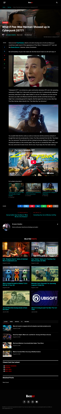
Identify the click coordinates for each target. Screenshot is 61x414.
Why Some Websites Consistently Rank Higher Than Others (28, 343)
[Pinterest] (4, 55)
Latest (6, 321)
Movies (17, 321)
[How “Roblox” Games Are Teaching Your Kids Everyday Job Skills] (44, 249)
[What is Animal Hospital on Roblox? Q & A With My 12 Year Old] (16, 273)
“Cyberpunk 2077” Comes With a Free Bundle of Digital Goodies (16, 194)
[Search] (57, 2)
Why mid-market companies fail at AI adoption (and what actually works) (32, 326)
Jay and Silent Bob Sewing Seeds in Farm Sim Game (15, 308)
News (11, 321)
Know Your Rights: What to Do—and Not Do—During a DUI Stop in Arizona (32, 334)
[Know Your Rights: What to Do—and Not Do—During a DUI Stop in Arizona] (7, 337)
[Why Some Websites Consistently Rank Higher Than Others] (7, 345)
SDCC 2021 (8, 369)
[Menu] (4, 2)
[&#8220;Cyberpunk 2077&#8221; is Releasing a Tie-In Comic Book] (33, 187)
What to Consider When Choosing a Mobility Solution (27, 351)
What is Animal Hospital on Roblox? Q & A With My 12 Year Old (15, 284)
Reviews (27, 321)
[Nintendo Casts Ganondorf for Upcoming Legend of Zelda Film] (44, 273)
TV (21, 321)
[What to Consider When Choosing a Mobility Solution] (7, 354)
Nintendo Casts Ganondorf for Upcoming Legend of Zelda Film (43, 284)
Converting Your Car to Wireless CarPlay (44, 215)
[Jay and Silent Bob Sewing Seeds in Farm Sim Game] (16, 298)
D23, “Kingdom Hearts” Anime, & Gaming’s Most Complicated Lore (15, 260)
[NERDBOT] (30, 2)
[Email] (4, 68)
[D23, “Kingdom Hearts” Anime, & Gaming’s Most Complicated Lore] (16, 249)
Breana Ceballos (11, 34)
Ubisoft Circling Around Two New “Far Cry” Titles (44, 308)
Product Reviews (10, 366)
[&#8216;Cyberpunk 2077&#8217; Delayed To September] (50, 187)
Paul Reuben (20, 43)
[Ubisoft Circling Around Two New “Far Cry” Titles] (44, 298)
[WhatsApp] (4, 63)
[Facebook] (4, 47)
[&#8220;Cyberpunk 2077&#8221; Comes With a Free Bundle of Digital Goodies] (16, 187)
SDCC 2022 (8, 371)
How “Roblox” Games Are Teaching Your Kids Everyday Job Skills (43, 260)
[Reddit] (4, 59)
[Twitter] (4, 51)
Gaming (5, 22)
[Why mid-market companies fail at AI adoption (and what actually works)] (7, 328)
